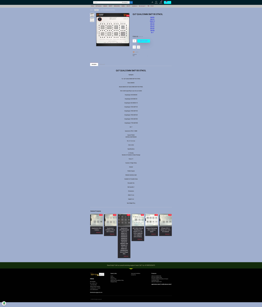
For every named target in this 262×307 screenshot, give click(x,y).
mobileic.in (134, 6)
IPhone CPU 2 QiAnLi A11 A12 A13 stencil (165, 229)
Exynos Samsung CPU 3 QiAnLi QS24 (151, 229)
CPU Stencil (142, 54)
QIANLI (123, 6)
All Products (98, 6)
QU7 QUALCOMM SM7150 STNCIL (141, 55)
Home (92, 6)
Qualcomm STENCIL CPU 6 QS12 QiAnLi (110, 229)
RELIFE (128, 6)
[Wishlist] (156, 2)
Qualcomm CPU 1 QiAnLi (96, 229)
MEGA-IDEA (117, 6)
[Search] (131, 2)
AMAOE (105, 6)
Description (94, 64)
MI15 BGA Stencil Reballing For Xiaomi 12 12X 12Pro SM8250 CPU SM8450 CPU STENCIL (138, 232)
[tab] (94, 64)
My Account (142, 6)
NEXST (110, 6)
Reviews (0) (102, 64)
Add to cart (144, 41)
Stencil (96, 9)
